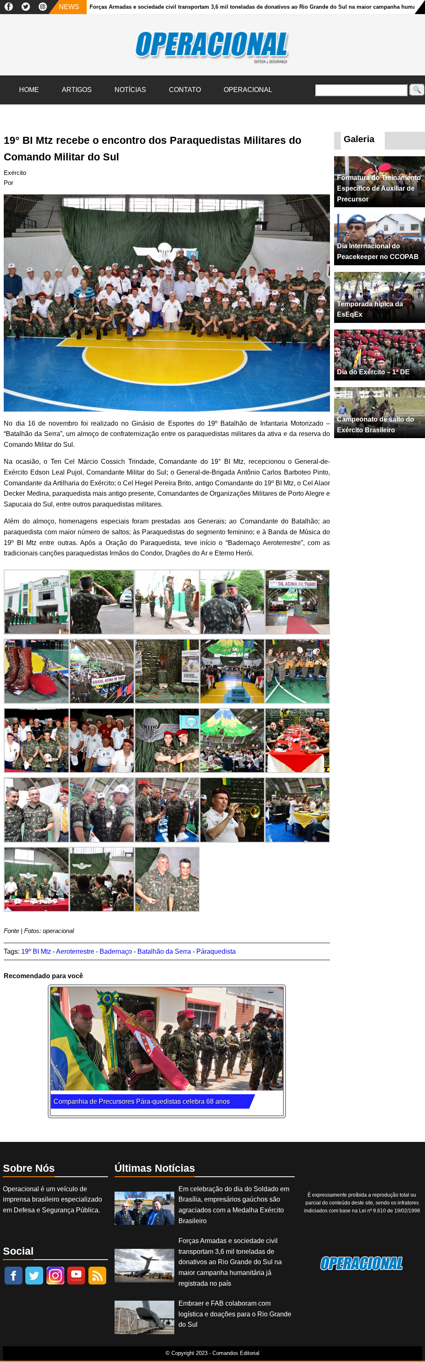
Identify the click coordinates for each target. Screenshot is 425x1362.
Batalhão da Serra (164, 951)
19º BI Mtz (36, 951)
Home (29, 89)
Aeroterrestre (75, 951)
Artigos (77, 89)
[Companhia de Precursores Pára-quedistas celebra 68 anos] (167, 1039)
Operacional (248, 89)
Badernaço (116, 951)
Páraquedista (216, 951)
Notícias (130, 89)
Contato (185, 89)
